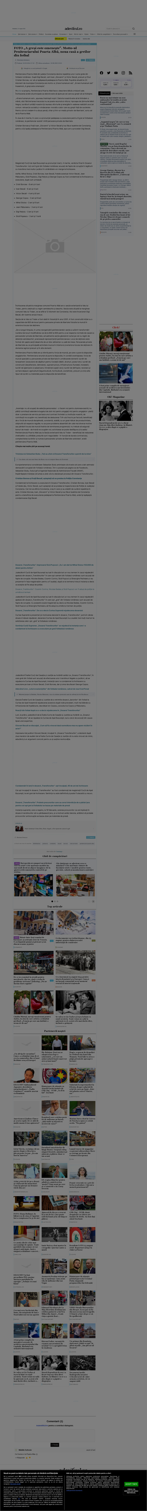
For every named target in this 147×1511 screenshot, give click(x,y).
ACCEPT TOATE (131, 1484)
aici (19, 1498)
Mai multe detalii (15, 1484)
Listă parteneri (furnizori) (74, 1490)
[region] (73, 1490)
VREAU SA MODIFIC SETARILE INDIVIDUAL (131, 1491)
